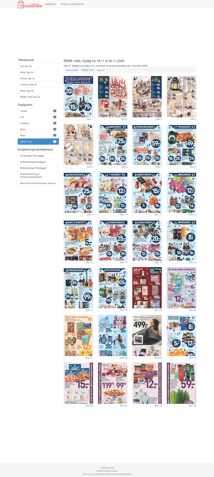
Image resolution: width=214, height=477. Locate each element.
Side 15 (158, 262)
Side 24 (192, 357)
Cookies (114, 471)
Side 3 (159, 118)
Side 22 (123, 357)
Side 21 (89, 357)
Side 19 (158, 309)
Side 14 (123, 262)
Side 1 (90, 118)
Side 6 (124, 166)
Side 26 (123, 405)
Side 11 (158, 214)
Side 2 (124, 118)
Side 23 (158, 357)
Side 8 (193, 166)
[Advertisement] (107, 33)
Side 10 (123, 214)
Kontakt (106, 471)
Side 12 (192, 214)
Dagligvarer (50, 3)
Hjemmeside (72, 70)
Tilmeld (99, 471)
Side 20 (192, 309)
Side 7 (159, 166)
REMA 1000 (88, 70)
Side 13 (89, 262)
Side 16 (192, 262)
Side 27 (158, 405)
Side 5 (90, 166)
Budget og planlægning (72, 3)
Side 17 (89, 309)
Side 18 (123, 309)
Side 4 (193, 118)
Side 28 (192, 405)
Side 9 (90, 214)
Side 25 (89, 405)
